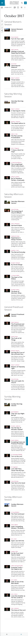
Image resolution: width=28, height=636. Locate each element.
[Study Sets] (14, 7)
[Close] (2, 21)
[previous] (7, 634)
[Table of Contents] (2, 7)
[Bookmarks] (18, 7)
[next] (21, 634)
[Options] (24, 7)
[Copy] (2, 28)
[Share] (2, 31)
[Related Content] (21, 7)
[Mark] (2, 24)
